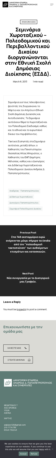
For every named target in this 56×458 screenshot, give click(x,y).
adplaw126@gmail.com (15, 424)
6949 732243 (10, 430)
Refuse (34, 454)
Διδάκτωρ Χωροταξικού (21, 196)
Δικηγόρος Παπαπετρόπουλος (23, 202)
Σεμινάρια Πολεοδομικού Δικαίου (25, 208)
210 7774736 (10, 427)
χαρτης (8, 418)
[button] (51, 4)
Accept (23, 454)
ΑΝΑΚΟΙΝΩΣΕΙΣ (29, 21)
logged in (21, 309)
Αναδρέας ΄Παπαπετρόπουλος (24, 190)
